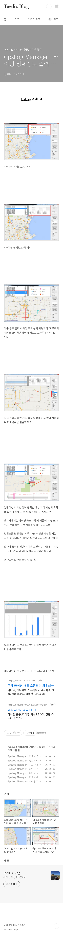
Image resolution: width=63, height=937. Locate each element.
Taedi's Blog (16, 6)
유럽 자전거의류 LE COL (23, 710)
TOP (56, 926)
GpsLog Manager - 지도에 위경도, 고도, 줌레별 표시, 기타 (24, 779)
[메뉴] (56, 6)
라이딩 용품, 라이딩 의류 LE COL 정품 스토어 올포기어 (31, 716)
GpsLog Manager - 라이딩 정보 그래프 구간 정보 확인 (24, 770)
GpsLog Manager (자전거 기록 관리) (27, 746)
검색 (48, 6)
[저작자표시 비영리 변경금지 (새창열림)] (41, 732)
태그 (17, 19)
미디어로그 (34, 19)
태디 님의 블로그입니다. (15, 877)
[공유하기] (14, 732)
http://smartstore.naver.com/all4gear (28, 704)
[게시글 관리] (18, 732)
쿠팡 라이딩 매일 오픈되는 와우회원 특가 (31, 685)
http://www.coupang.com (22, 680)
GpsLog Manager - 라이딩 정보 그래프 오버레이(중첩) (24, 774)
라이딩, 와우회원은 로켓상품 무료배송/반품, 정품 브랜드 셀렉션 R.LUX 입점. (31, 692)
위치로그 (53, 19)
